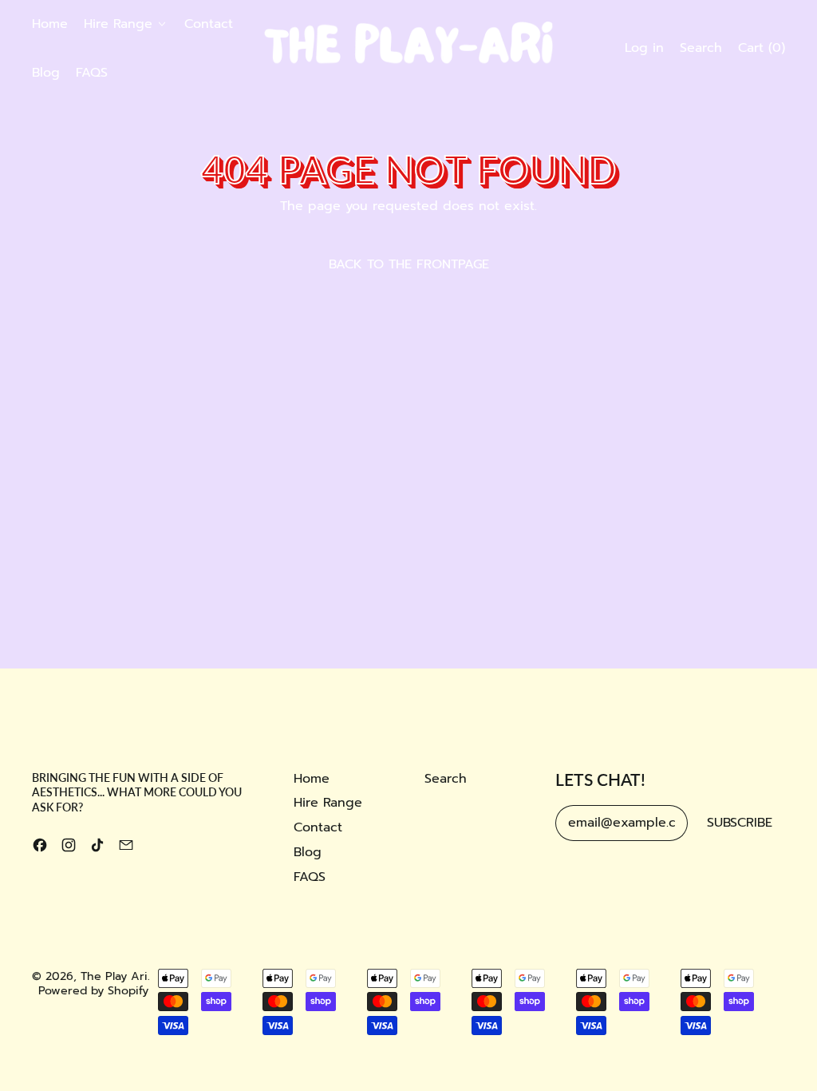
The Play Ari (114, 976)
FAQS (92, 72)
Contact (208, 24)
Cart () (761, 51)
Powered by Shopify (93, 990)
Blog (46, 72)
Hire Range (328, 802)
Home (50, 24)
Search (445, 778)
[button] (701, 48)
